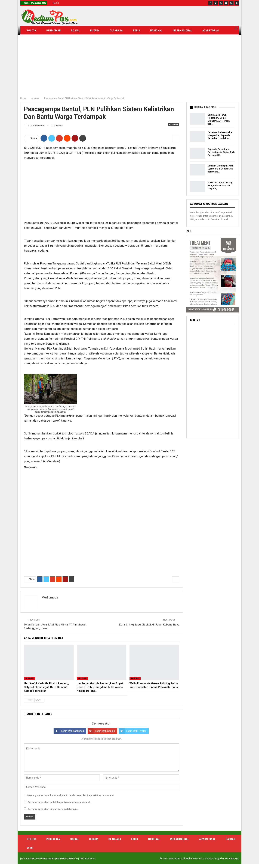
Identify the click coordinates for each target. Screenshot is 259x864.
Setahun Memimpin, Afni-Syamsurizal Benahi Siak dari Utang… (221, 168)
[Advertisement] (129, 68)
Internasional (182, 30)
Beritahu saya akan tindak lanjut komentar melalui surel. (59, 802)
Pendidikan (53, 30)
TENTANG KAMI (87, 858)
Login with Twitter (136, 730)
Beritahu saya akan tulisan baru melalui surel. (53, 809)
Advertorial (210, 30)
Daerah (31, 39)
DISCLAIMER (27, 858)
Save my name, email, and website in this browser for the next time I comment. (70, 795)
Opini (49, 39)
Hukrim (94, 30)
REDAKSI (73, 858)
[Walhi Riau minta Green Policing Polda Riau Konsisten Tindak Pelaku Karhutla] (154, 662)
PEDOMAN (61, 858)
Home (56, 3)
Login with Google (105, 730)
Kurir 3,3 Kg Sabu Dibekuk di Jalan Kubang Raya (149, 624)
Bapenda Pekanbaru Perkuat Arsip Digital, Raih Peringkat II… (221, 152)
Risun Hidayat (232, 858)
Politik (31, 30)
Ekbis (136, 30)
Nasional (156, 30)
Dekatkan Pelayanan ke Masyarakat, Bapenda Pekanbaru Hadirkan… (220, 135)
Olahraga (116, 30)
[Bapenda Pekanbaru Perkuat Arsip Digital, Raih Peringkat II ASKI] (197, 153)
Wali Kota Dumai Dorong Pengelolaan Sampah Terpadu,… (220, 185)
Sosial (75, 30)
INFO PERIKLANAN (45, 858)
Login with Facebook (72, 730)
